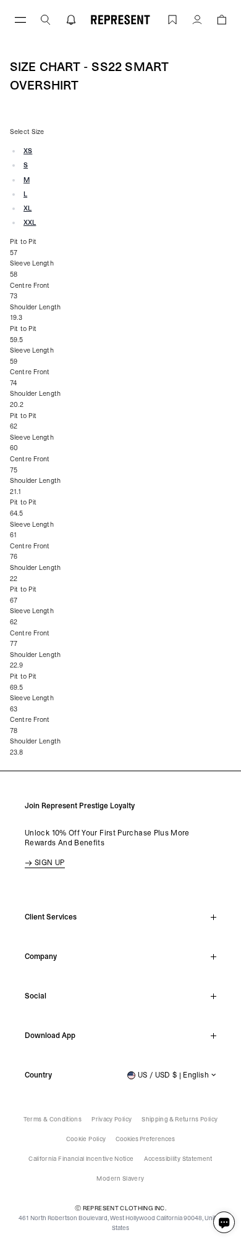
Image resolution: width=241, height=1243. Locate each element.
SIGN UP (50, 863)
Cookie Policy (86, 1139)
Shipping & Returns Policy (180, 1119)
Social (35, 996)
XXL (29, 222)
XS (27, 151)
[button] (45, 19)
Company (41, 956)
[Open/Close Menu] (20, 19)
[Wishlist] (172, 19)
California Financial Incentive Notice (80, 1159)
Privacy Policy (111, 1119)
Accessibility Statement (178, 1159)
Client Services (51, 917)
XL (27, 208)
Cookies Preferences (145, 1139)
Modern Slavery (120, 1178)
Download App (50, 1035)
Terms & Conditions (52, 1119)
